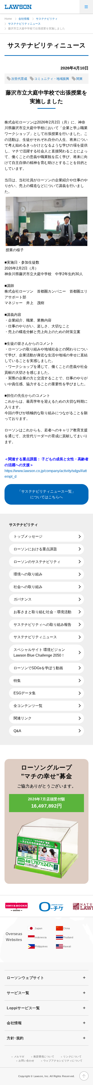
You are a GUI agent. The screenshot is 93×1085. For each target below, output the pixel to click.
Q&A (17, 731)
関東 (79, 78)
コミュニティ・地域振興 (51, 78)
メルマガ (19, 1056)
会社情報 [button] (14, 1023)
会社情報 (24, 18)
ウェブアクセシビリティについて (63, 1060)
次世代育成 (19, 78)
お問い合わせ (26, 1060)
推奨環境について (43, 1056)
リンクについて (72, 1056)
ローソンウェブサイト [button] (25, 978)
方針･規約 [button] (15, 1038)
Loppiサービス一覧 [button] (23, 1008)
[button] (86, 7)
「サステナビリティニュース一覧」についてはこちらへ (46, 494)
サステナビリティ (47, 18)
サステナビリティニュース (24, 23)
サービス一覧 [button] (18, 993)
